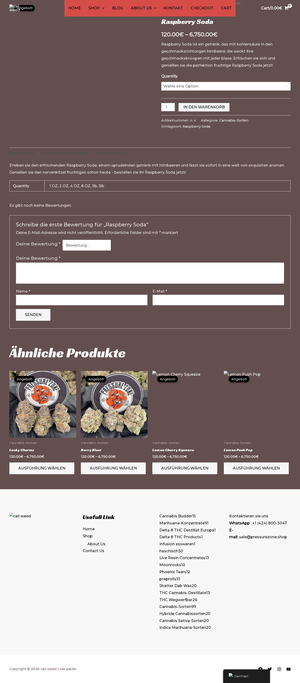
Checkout (202, 8)
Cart (226, 8)
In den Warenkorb (204, 107)
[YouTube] (288, 669)
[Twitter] (270, 669)
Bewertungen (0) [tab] (111, 153)
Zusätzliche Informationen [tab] (65, 153)
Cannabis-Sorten (233, 120)
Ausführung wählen (41, 468)
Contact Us (93, 551)
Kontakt (173, 8)
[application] (102, 8)
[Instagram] (279, 669)
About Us (141, 8)
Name (23, 291)
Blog (117, 8)
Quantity (169, 76)
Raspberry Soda (196, 126)
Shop (94, 8)
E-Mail (160, 291)
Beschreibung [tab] (22, 153)
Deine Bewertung (38, 244)
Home (74, 8)
